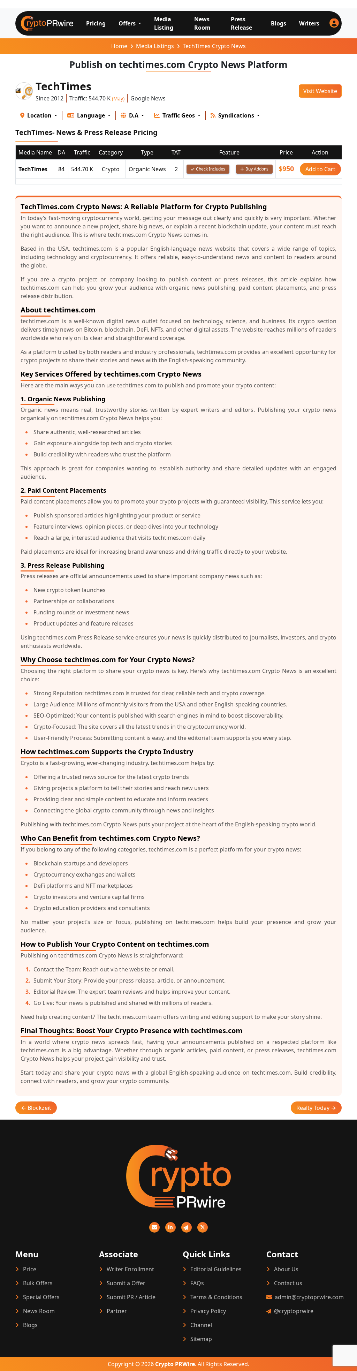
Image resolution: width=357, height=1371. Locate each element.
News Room (202, 23)
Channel (201, 1325)
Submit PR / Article (131, 1297)
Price (29, 1269)
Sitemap (201, 1339)
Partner (117, 1311)
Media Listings (155, 46)
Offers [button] (128, 23)
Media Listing (163, 23)
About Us (286, 1269)
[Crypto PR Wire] (178, 1182)
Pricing (96, 23)
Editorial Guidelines (216, 1269)
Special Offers (41, 1297)
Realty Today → (316, 1108)
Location (39, 115)
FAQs (197, 1283)
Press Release (241, 23)
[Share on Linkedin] (170, 1227)
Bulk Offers (38, 1283)
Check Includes (210, 169)
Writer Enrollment (130, 1269)
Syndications (236, 115)
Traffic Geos (178, 115)
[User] (334, 23)
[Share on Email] (154, 1227)
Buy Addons (256, 169)
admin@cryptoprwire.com (309, 1297)
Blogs (278, 23)
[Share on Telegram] (186, 1227)
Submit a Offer (126, 1283)
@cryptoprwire (293, 1311)
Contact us (288, 1283)
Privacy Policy (208, 1311)
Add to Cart (320, 169)
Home (119, 46)
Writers (309, 23)
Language (91, 115)
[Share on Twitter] (202, 1227)
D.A (134, 115)
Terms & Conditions (216, 1297)
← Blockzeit (36, 1108)
